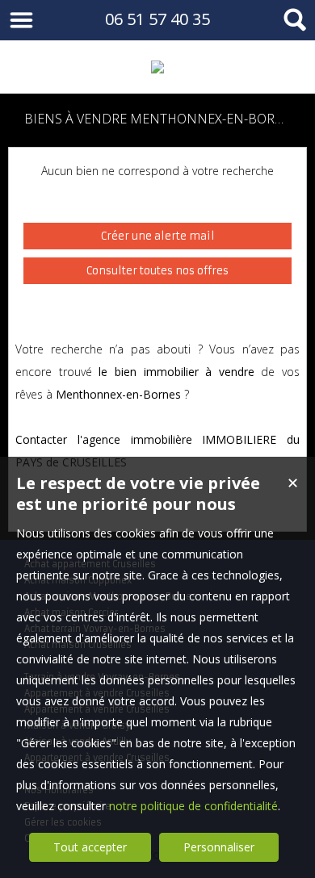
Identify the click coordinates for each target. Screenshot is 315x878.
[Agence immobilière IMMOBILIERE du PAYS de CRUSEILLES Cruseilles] (157, 66)
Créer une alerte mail (158, 236)
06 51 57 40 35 (157, 19)
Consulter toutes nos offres (157, 271)
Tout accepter (90, 847)
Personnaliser (218, 847)
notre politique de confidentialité (193, 805)
